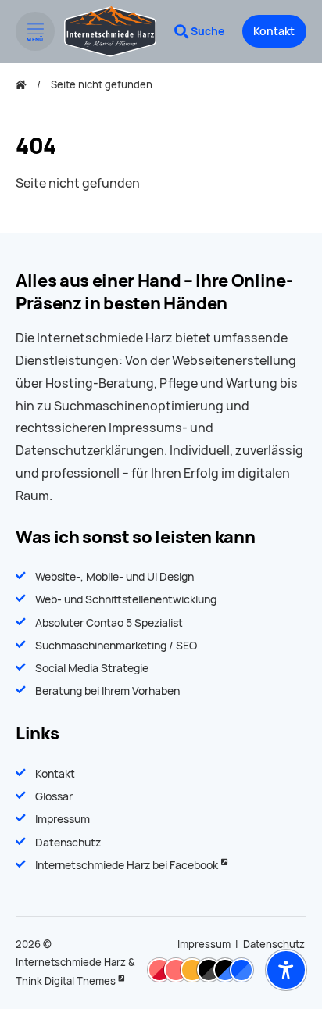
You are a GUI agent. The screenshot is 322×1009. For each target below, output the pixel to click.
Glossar (54, 796)
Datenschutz (68, 842)
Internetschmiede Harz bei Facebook (126, 865)
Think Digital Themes (66, 981)
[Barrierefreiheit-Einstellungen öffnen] (286, 970)
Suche (207, 31)
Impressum (62, 819)
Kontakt (274, 31)
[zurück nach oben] (286, 931)
